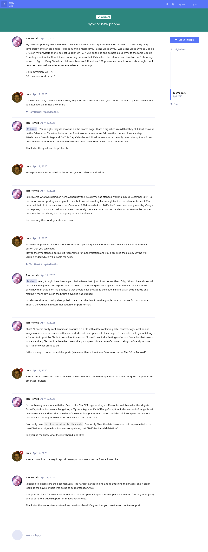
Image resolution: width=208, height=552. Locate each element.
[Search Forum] (167, 4)
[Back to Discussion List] (4, 4)
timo (33, 129)
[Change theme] (173, 4)
